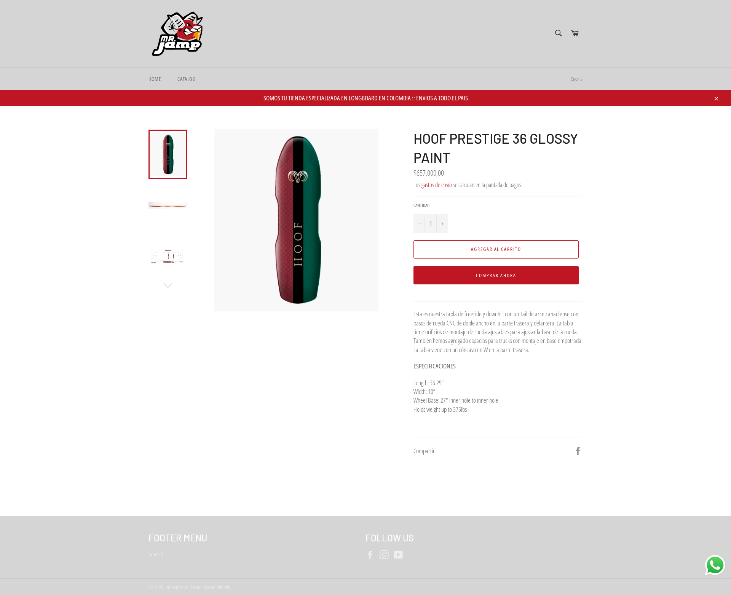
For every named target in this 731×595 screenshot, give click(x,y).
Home (154, 79)
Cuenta (577, 78)
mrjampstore (177, 587)
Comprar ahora (496, 275)
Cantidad (421, 206)
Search (155, 553)
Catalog (186, 79)
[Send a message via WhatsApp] (715, 565)
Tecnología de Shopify (210, 587)
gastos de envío (436, 185)
